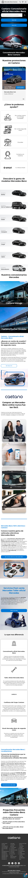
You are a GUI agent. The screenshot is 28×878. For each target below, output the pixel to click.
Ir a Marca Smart (20, 167)
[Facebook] (9, 863)
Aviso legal (12, 843)
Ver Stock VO (9, 365)
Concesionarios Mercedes (9, 785)
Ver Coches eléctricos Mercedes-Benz (14, 556)
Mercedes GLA (4, 857)
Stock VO (14, 25)
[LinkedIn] (19, 863)
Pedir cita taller (14, 610)
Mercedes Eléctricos (5, 851)
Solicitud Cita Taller (22, 843)
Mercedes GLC (4, 859)
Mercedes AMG (4, 853)
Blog (20, 859)
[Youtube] (16, 863)
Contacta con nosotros (20, 155)
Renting (20, 844)
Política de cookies (13, 849)
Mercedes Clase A (5, 855)
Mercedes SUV (4, 852)
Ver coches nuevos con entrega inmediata (20, 117)
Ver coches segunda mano (20, 129)
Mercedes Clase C (5, 856)
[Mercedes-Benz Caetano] (3, 2)
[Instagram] (12, 863)
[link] (14, 294)
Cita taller (20, 142)
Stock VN (14, 20)
